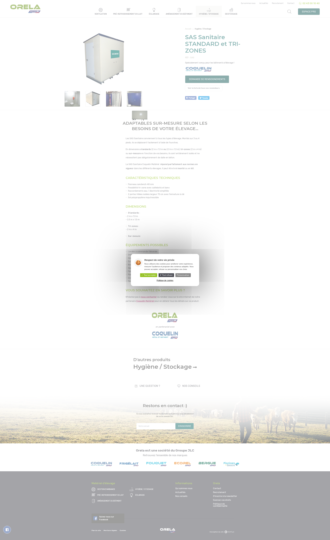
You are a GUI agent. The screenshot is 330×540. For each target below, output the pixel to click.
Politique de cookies (165, 280)
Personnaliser (183, 275)
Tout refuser (167, 275)
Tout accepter (149, 275)
